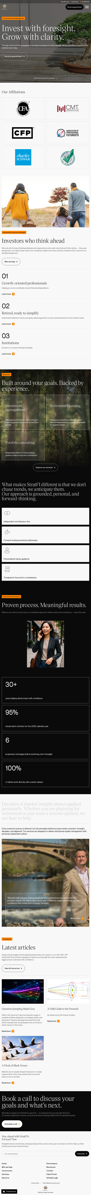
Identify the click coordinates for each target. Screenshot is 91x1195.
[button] (87, 7)
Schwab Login (52, 1178)
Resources (50, 1167)
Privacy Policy (35, 1183)
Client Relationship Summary (51, 1183)
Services (5, 1174)
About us (5, 1178)
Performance (51, 1163)
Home (4, 1163)
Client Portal (51, 1174)
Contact (49, 1171)
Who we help (7, 1167)
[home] (4, 6)
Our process (7, 1171)
